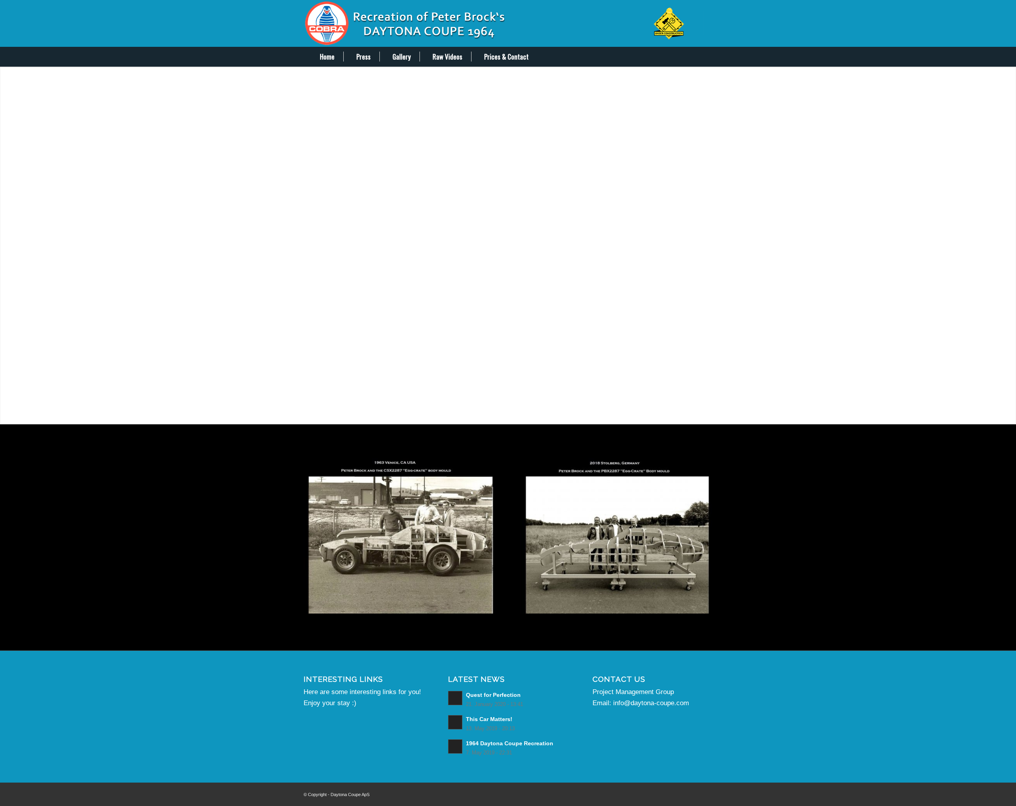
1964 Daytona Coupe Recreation (509, 743)
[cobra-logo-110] (508, 23)
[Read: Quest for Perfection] (455, 698)
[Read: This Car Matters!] (455, 722)
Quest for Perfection (493, 695)
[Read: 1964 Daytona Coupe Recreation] (455, 746)
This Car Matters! (489, 719)
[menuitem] (322, 57)
